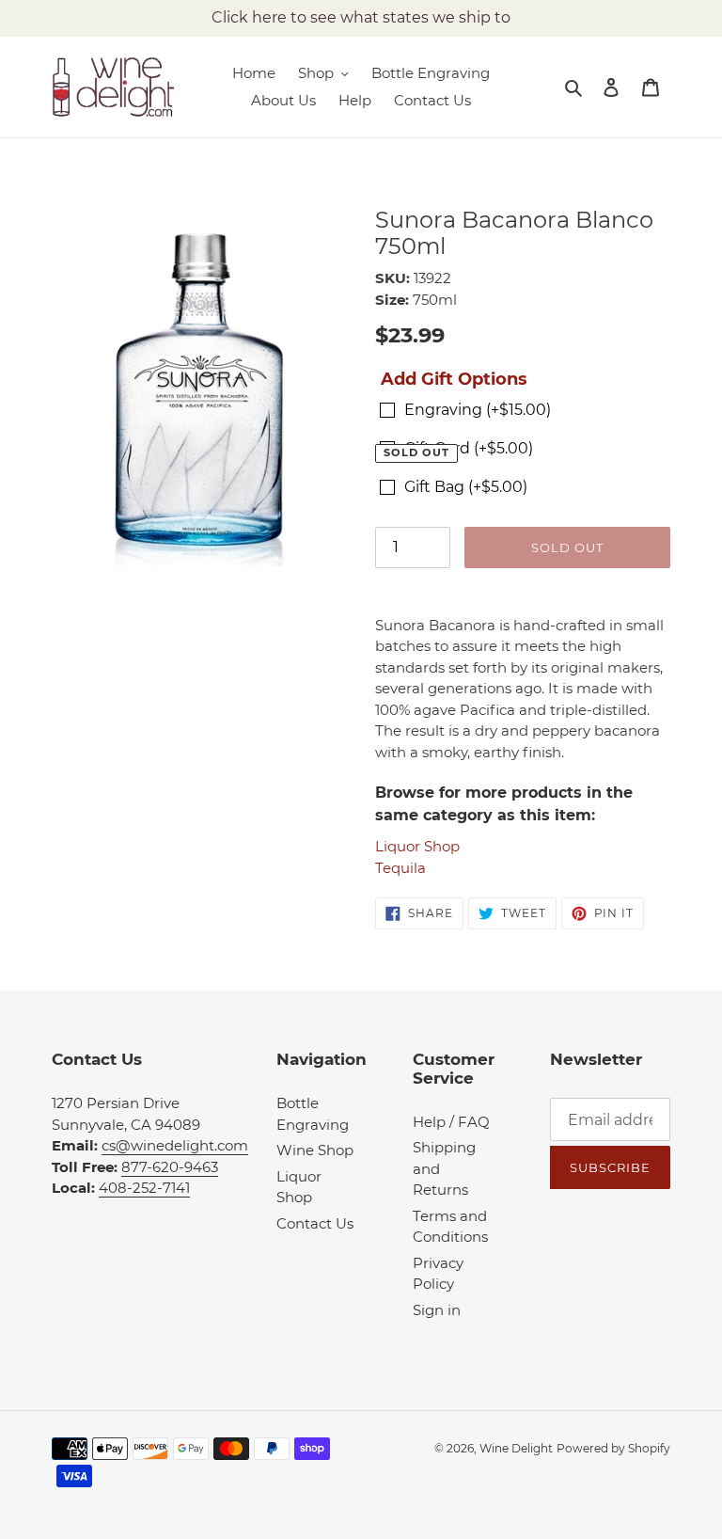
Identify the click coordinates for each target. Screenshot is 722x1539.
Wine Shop (314, 1150)
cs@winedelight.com (175, 1145)
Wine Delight (516, 1448)
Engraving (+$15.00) (477, 410)
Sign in (437, 1310)
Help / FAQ (451, 1122)
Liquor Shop (417, 846)
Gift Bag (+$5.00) (465, 487)
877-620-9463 (169, 1167)
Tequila (400, 868)
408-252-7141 (144, 1188)
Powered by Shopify (613, 1448)
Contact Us (314, 1223)
